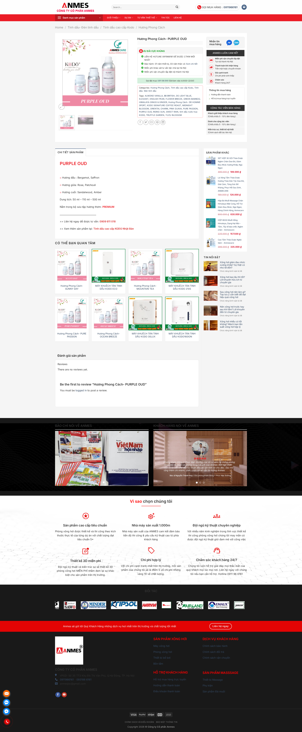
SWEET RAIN (172, 112)
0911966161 (231, 7)
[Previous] (63, 72)
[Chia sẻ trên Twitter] (145, 122)
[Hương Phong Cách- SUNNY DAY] (72, 266)
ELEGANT (143, 99)
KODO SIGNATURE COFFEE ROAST (164, 105)
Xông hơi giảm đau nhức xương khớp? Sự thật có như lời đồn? (232, 265)
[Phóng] (62, 107)
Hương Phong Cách (152, 27)
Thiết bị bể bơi (162, 657)
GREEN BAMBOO (192, 99)
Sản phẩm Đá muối (214, 691)
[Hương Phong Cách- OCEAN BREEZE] (108, 313)
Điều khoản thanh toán (166, 691)
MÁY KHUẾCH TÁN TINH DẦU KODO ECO (108, 287)
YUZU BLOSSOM (173, 115)
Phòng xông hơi (162, 651)
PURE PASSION (190, 108)
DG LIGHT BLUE (183, 96)
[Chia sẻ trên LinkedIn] (162, 122)
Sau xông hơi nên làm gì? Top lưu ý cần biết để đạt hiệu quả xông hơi (233, 295)
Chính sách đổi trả (213, 651)
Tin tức (165, 18)
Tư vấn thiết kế (146, 18)
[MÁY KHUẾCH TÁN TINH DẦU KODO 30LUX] (145, 313)
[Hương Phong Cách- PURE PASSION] (72, 313)
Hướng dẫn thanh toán (221, 94)
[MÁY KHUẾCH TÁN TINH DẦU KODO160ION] (182, 313)
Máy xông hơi (161, 645)
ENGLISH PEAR (157, 99)
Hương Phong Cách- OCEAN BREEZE (108, 335)
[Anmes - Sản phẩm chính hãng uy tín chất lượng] (81, 7)
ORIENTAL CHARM (159, 108)
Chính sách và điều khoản (139, 722)
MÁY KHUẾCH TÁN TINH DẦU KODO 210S (182, 287)
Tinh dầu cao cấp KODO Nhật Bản (113, 228)
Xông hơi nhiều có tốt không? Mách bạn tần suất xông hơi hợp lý (231, 324)
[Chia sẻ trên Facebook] (140, 122)
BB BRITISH (169, 96)
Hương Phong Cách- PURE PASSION (71, 335)
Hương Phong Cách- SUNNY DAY (72, 287)
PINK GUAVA (175, 108)
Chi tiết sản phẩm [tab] (70, 152)
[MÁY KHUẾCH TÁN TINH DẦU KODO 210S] (182, 266)
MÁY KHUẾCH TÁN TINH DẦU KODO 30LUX (145, 335)
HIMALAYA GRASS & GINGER (153, 102)
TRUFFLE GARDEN (155, 115)
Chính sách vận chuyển (216, 657)
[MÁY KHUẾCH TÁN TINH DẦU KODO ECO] (108, 266)
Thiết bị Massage (213, 679)
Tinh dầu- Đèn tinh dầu (83, 27)
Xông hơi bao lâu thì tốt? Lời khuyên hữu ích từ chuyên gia (232, 280)
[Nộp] (177, 7)
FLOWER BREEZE (174, 99)
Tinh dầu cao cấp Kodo (118, 27)
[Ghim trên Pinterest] (157, 122)
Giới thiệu (112, 18)
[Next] (127, 72)
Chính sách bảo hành (215, 645)
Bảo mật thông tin (166, 722)
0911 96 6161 (163, 81)
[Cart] (244, 7)
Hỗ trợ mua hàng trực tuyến (223, 98)
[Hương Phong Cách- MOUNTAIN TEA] (145, 266)
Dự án (128, 18)
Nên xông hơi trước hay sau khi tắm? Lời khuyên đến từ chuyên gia (232, 309)
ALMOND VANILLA (154, 96)
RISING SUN (159, 112)
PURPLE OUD (145, 112)
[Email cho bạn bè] (151, 122)
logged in (81, 390)
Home (59, 27)
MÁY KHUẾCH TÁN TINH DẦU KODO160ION (182, 335)
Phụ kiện (208, 685)
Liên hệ (178, 18)
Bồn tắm (158, 663)
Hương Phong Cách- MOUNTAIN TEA (145, 287)
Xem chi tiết (191, 64)
